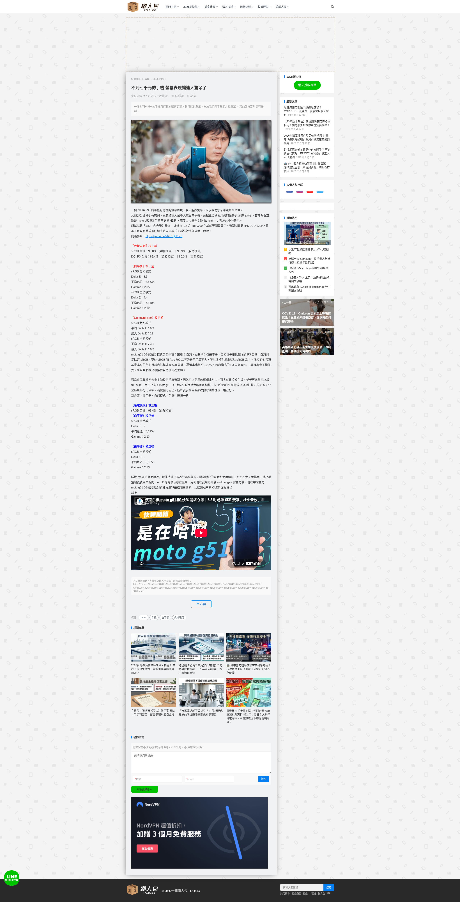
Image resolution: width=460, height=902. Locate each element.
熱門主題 (170, 6)
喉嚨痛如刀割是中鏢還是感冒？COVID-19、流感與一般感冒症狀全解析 (306, 111)
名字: (138, 779)
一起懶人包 (179, 891)
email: (190, 779)
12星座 (312, 893)
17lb (329, 893)
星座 (305, 893)
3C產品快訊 (190, 6)
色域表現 (179, 617)
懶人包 (321, 893)
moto (143, 617)
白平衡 (165, 617)
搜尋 (328, 887)
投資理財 (263, 6)
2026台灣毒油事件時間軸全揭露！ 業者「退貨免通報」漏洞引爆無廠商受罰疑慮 (153, 669)
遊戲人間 (281, 6)
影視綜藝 (245, 6)
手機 (154, 617)
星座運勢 (296, 893)
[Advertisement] (230, 44)
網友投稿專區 (144, 789)
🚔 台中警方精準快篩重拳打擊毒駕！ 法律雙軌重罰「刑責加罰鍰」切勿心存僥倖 (248, 669)
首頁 (147, 79)
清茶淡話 (227, 6)
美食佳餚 (209, 6)
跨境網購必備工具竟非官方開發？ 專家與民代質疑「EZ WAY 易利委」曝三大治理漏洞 (201, 669)
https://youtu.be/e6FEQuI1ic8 (164, 236)
